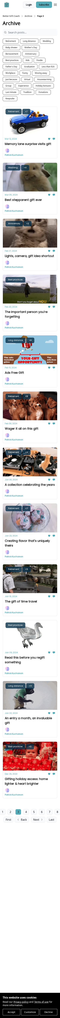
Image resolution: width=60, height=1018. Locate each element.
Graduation (29, 66)
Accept (11, 1012)
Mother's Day (30, 47)
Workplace (10, 73)
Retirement (11, 41)
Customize (30, 1012)
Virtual (27, 79)
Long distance (29, 41)
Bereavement (12, 53)
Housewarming (44, 79)
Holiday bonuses (43, 85)
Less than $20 (48, 66)
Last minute (11, 92)
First (8, 819)
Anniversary (30, 53)
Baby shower (12, 47)
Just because (11, 79)
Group (8, 85)
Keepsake (10, 98)
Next (36, 819)
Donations (43, 92)
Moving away (41, 73)
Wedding (47, 41)
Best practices (12, 60)
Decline (48, 1012)
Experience (23, 85)
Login (29, 4)
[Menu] (55, 4)
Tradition (27, 92)
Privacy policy (21, 1001)
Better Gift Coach (11, 16)
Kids (28, 60)
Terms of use (41, 1001)
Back (24, 819)
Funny (25, 73)
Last (51, 819)
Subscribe (44, 4)
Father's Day (11, 66)
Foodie (39, 60)
